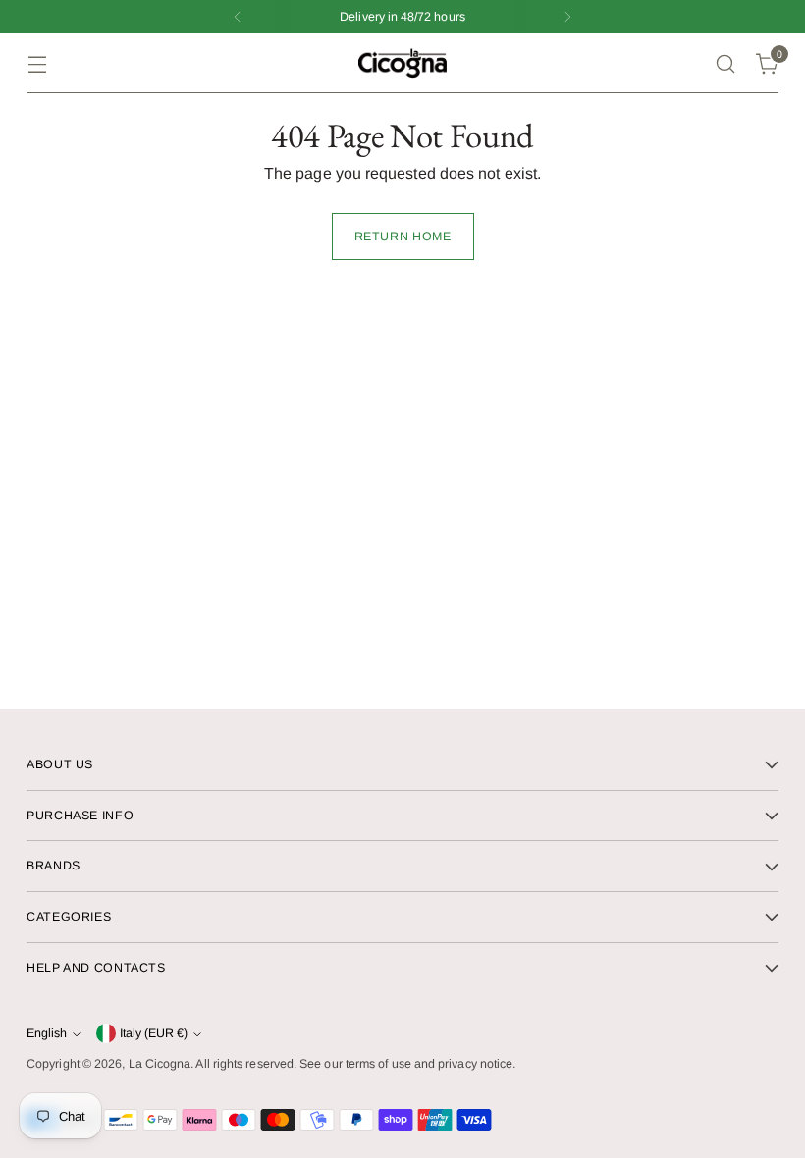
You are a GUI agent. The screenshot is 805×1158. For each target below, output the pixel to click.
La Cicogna (160, 1064)
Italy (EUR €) (154, 1033)
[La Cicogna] (402, 63)
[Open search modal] (726, 63)
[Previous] (237, 16)
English (47, 1033)
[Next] (567, 16)
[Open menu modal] (37, 63)
